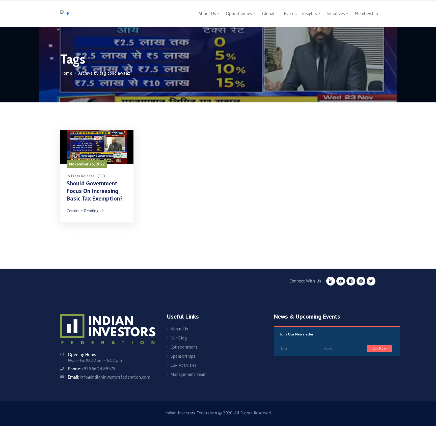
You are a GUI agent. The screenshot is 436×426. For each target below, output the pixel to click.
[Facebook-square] (350, 281)
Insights (309, 13)
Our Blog (179, 338)
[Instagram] (361, 281)
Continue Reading (82, 210)
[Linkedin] (330, 281)
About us (207, 13)
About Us (179, 329)
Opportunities (239, 13)
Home (66, 73)
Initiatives (336, 13)
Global (268, 13)
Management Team (189, 374)
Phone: (92, 368)
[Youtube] (340, 281)
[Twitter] (371, 281)
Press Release (82, 175)
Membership (366, 13)
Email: (109, 377)
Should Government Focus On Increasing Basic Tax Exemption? (95, 190)
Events (290, 13)
